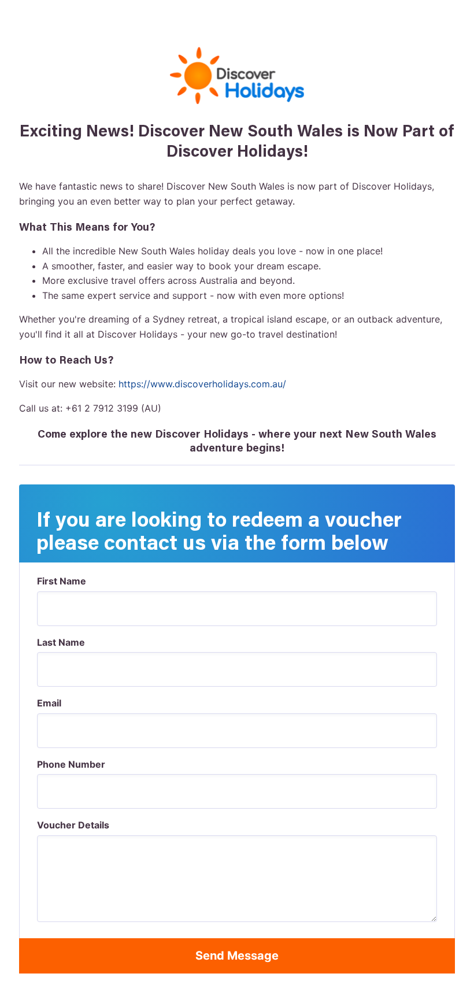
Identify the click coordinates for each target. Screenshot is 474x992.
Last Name (61, 642)
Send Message (237, 956)
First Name (61, 581)
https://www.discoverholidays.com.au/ (202, 384)
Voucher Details (73, 825)
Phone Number (71, 764)
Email (49, 703)
